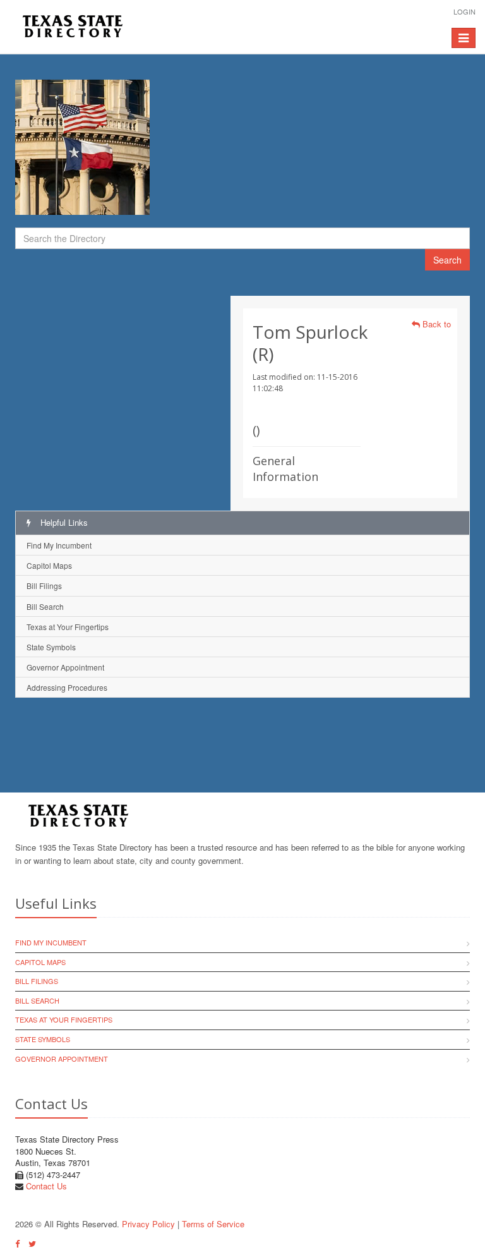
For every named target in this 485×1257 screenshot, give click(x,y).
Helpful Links (63, 522)
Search (447, 259)
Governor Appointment (65, 667)
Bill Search (45, 606)
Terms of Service (213, 1224)
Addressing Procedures (67, 687)
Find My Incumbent (59, 545)
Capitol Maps (49, 565)
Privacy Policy (148, 1224)
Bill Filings (44, 585)
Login (464, 11)
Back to (435, 324)
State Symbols (51, 646)
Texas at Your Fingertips (68, 626)
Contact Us (46, 1186)
